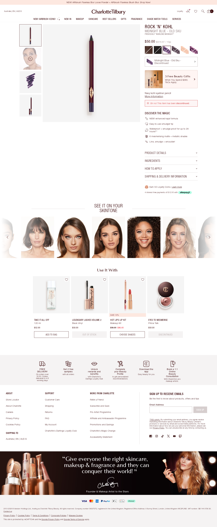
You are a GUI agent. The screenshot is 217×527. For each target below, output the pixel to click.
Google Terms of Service (74, 519)
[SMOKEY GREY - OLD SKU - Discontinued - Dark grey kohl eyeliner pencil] (176, 50)
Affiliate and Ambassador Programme (108, 418)
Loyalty (180, 11)
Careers (9, 412)
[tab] (30, 35)
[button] (203, 11)
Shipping (49, 406)
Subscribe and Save (99, 406)
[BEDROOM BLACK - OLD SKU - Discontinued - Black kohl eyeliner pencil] (158, 50)
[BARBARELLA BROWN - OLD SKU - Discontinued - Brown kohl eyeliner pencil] (149, 50)
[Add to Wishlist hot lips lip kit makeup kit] (142, 279)
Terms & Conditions (40, 515)
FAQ (47, 418)
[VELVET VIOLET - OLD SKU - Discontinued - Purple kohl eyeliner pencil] (194, 50)
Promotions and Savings (102, 424)
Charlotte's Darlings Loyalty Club (61, 430)
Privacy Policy (12, 418)
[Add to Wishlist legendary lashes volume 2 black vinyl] (104, 279)
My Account (51, 424)
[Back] (4, 237)
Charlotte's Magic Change (102, 430)
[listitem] (47, 19)
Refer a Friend (96, 399)
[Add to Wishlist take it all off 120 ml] (66, 279)
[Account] (188, 11)
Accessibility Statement (101, 437)
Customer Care (52, 399)
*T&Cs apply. (155, 419)
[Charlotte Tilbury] (109, 11)
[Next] (212, 237)
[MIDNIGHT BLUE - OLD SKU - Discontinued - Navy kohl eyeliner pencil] (167, 50)
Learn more (177, 187)
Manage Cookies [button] (76, 515)
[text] (89, 334)
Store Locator (12, 399)
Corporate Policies (58, 515)
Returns (49, 412)
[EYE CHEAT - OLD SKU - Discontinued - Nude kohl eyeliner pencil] (185, 50)
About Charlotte (13, 406)
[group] (37, 237)
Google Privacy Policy (50, 519)
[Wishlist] (195, 11)
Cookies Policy (13, 424)
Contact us (8, 511)
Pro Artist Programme (100, 412)
